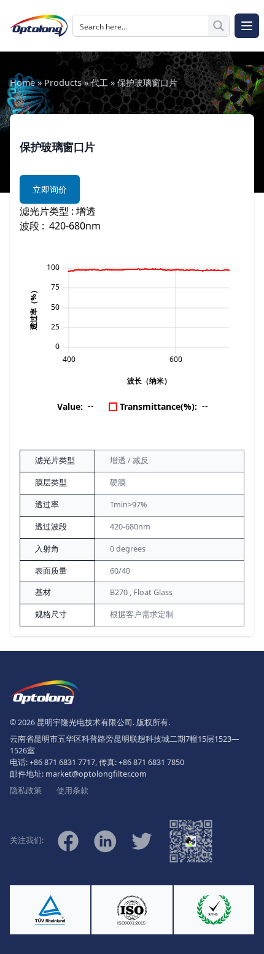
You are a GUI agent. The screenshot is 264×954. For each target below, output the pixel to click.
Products (63, 82)
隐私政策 (26, 790)
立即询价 (50, 189)
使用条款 (72, 790)
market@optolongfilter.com (96, 774)
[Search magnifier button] (218, 25)
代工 (99, 82)
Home (22, 82)
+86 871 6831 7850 (151, 762)
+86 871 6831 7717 (62, 762)
